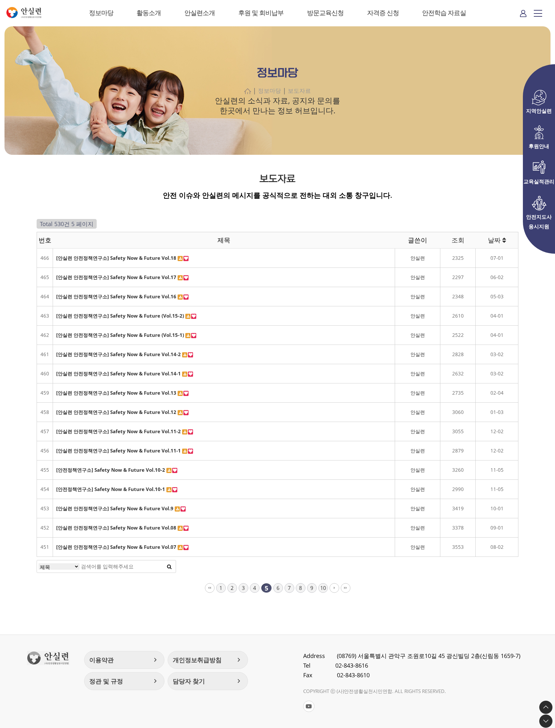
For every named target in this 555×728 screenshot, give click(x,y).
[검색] (169, 566)
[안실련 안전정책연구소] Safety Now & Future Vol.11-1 (119, 450)
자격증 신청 (383, 12)
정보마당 (101, 12)
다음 (334, 588)
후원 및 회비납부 (261, 12)
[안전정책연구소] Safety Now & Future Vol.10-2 (111, 470)
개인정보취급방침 (208, 659)
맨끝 (345, 588)
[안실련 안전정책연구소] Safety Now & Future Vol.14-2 (119, 354)
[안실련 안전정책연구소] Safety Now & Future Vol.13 (117, 393)
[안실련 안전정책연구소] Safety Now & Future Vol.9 (115, 508)
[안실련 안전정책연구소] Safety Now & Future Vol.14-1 (119, 373)
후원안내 (539, 146)
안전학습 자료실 (444, 12)
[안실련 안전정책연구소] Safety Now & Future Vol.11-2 (119, 431)
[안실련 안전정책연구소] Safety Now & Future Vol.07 (117, 547)
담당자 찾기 (208, 681)
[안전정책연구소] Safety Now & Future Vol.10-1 (111, 489)
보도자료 (299, 90)
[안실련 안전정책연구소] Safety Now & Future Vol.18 (117, 258)
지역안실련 (539, 110)
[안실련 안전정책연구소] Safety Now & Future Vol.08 (117, 527)
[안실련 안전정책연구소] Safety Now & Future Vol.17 (117, 277)
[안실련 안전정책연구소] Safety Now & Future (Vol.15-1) (120, 335)
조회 (458, 240)
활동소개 (149, 12)
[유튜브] (308, 706)
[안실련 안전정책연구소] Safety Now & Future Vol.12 (117, 412)
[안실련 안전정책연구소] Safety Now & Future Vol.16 (117, 296)
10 (323, 588)
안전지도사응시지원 (539, 217)
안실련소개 (199, 12)
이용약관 (124, 659)
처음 (210, 588)
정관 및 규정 (124, 681)
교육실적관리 (539, 181)
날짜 (495, 240)
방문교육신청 (325, 12)
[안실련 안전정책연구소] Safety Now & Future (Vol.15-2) (120, 315)
